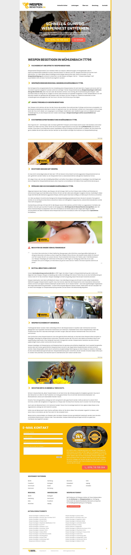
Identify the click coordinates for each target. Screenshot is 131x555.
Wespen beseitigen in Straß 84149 (74, 533)
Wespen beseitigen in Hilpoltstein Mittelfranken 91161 (42, 522)
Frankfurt (31, 483)
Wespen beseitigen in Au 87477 (37, 524)
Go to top (100, 138)
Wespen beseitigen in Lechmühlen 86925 (76, 522)
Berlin (29, 481)
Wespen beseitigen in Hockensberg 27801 (76, 535)
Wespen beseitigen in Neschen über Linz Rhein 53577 (42, 517)
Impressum (42, 551)
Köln (87, 481)
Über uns (85, 5)
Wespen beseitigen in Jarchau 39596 (74, 515)
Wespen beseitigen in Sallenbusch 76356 (39, 515)
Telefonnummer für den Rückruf (33, 441)
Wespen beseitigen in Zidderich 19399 (75, 541)
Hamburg (50, 481)
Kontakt (105, 5)
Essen (49, 486)
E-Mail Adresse (27, 437)
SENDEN (59, 457)
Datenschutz (54, 551)
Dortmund (31, 486)
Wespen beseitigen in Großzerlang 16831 (39, 539)
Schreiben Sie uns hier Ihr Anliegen (33, 446)
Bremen (69, 486)
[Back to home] (34, 5)
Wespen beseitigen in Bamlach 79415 (38, 530)
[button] (107, 549)
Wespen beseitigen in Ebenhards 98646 (75, 521)
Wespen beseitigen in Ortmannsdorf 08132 (76, 539)
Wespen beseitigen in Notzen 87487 (38, 537)
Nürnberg (50, 488)
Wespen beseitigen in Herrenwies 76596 (39, 528)
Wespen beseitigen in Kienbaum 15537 (38, 526)
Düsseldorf (70, 483)
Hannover (31, 488)
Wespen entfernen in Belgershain (74, 526)
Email (80, 39)
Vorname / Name (28, 432)
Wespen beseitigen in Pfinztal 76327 (38, 521)
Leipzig (88, 483)
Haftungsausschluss (69, 551)
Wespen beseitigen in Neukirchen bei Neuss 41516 (78, 528)
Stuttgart (50, 483)
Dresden (88, 486)
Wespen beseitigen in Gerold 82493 (37, 519)
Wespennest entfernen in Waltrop (37, 541)
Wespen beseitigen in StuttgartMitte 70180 (76, 537)
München (69, 481)
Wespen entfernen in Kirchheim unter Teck (76, 517)
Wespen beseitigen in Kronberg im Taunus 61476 (78, 532)
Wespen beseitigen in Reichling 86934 (38, 535)
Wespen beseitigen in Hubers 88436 (38, 532)
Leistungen (75, 5)
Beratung (95, 5)
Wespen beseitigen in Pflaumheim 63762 (76, 530)
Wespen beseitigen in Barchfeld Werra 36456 (40, 533)
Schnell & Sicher (62, 5)
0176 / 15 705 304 (59, 39)
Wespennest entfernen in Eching (73, 524)
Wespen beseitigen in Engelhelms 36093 (75, 519)
